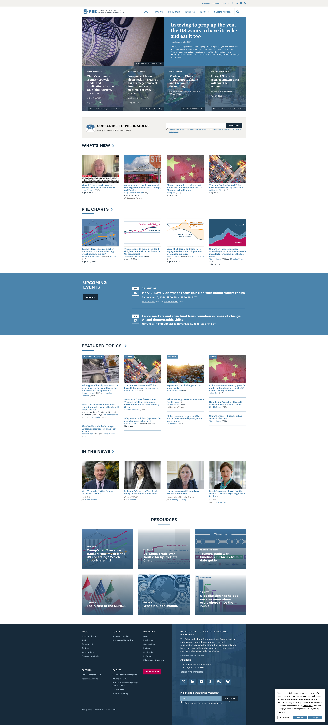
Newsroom (206, 3)
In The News (96, 451)
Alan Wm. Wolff (131, 423)
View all (90, 297)
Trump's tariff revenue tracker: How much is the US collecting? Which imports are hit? (98, 251)
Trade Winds (118, 690)
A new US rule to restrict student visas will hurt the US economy (225, 81)
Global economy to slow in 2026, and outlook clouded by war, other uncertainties (184, 418)
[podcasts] (210, 682)
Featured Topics (103, 345)
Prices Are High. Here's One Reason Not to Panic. (185, 400)
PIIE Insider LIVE (119, 679)
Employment (87, 644)
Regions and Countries (122, 640)
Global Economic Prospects (124, 675)
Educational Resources (153, 660)
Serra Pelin (96, 417)
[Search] (237, 11)
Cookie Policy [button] (308, 706)
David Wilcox (109, 434)
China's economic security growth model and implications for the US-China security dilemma (100, 84)
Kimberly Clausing (178, 500)
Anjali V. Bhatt (148, 301)
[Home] (104, 11)
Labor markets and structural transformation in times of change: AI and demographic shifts (192, 317)
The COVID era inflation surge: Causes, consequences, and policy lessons (99, 429)
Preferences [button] (283, 712)
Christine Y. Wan (196, 256)
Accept (315, 717)
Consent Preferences (191, 672)
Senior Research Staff (91, 675)
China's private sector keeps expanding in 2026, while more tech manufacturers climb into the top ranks (227, 252)
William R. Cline (216, 190)
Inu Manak (132, 500)
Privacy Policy (87, 710)
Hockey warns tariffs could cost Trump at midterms (183, 492)
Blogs (145, 636)
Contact (85, 648)
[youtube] (201, 682)
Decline (300, 717)
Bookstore (216, 3)
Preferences (284, 717)
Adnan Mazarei (88, 393)
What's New (97, 145)
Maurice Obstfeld (110, 415)
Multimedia (148, 652)
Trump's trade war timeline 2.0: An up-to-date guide (218, 557)
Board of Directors (90, 636)
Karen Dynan (88, 434)
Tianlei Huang (215, 259)
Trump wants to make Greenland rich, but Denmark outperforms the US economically (142, 251)
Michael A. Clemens (219, 91)
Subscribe (225, 3)
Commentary (149, 644)
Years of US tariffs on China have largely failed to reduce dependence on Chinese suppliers (185, 251)
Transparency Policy (91, 656)
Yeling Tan (91, 98)
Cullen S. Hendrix (136, 98)
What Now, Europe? (121, 694)
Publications (148, 640)
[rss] (219, 682)
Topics (116, 631)
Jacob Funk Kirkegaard (134, 256)
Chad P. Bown (215, 407)
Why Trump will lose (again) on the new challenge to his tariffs (142, 419)
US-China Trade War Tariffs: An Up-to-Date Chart (160, 557)
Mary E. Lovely (176, 91)
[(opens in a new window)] (233, 3)
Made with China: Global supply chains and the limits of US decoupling (183, 81)
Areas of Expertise (120, 636)
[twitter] (183, 682)
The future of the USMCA (106, 606)
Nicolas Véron (237, 259)
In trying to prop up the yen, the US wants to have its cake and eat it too (204, 30)
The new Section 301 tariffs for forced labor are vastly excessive (226, 186)
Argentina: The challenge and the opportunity (184, 386)
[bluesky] (228, 682)
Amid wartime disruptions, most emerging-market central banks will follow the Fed (100, 407)
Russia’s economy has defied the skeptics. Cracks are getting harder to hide (227, 493)
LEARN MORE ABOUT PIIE (192, 655)
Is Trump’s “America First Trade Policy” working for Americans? (141, 492)
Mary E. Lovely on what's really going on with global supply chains (193, 293)
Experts (86, 670)
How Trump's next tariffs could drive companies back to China (225, 403)
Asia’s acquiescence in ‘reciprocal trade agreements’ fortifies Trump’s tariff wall (142, 188)
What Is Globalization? (160, 606)
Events (204, 11)
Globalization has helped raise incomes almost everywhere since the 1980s (219, 601)
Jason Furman (173, 404)
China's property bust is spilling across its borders (225, 417)
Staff (84, 640)
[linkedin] (192, 682)
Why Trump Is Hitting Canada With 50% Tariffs (98, 492)
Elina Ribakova (219, 502)
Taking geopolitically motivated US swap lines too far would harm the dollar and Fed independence (100, 388)
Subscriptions (88, 652)
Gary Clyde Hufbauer (133, 193)
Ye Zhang (114, 256)
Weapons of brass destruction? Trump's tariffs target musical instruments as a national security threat (143, 84)
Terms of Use (99, 710)
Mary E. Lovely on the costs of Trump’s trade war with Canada (98, 186)
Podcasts (147, 648)
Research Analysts (90, 679)
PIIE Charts (96, 209)
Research (149, 631)
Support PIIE (222, 11)
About (85, 631)
